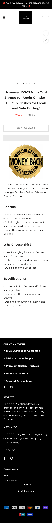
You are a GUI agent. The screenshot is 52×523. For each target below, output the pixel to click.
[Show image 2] (26, 84)
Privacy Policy (11, 480)
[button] (26, 138)
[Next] (34, 83)
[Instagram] (11, 387)
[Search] (43, 17)
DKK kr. (25, 484)
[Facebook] (4, 387)
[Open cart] (48, 17)
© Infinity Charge (26, 491)
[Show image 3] (29, 84)
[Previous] (17, 83)
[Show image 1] (23, 84)
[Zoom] (45, 33)
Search (7, 475)
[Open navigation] (4, 17)
